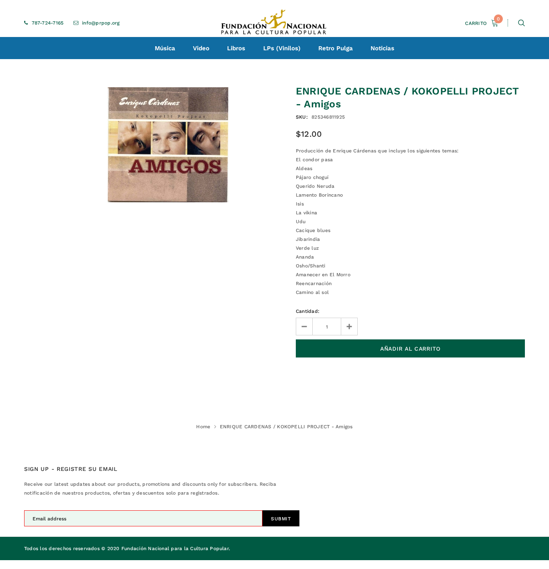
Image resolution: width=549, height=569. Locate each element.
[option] (168, 144)
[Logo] (274, 23)
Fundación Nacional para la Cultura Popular (175, 548)
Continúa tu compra (463, 114)
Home (203, 426)
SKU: (302, 117)
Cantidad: (308, 311)
